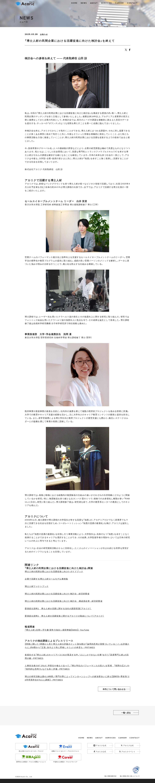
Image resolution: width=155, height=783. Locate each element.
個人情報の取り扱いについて (130, 776)
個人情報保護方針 (110, 776)
